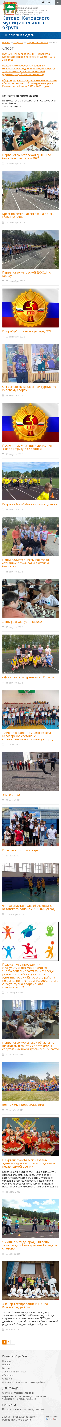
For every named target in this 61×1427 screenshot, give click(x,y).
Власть (6, 1368)
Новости (6, 1361)
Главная (6, 42)
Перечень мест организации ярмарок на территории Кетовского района (24, 1397)
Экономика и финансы (14, 1371)
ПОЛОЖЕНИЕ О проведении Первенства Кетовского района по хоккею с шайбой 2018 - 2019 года (29, 56)
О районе (7, 1378)
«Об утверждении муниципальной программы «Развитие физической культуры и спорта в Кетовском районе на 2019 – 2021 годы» (29, 83)
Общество (18, 42)
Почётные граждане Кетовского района (23, 1382)
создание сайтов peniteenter (51, 1418)
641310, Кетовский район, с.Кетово (25, 1409)
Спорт (54, 42)
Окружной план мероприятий (18, 1393)
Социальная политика (37, 42)
